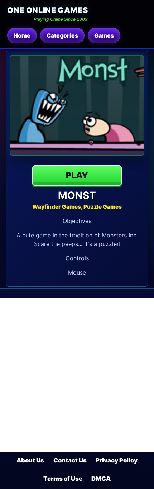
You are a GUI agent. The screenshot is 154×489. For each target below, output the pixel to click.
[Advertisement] (77, 375)
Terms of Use (62, 478)
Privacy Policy (117, 460)
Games (104, 35)
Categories (62, 35)
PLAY (77, 175)
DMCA (101, 478)
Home (22, 35)
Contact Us (70, 460)
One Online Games (47, 10)
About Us (30, 460)
